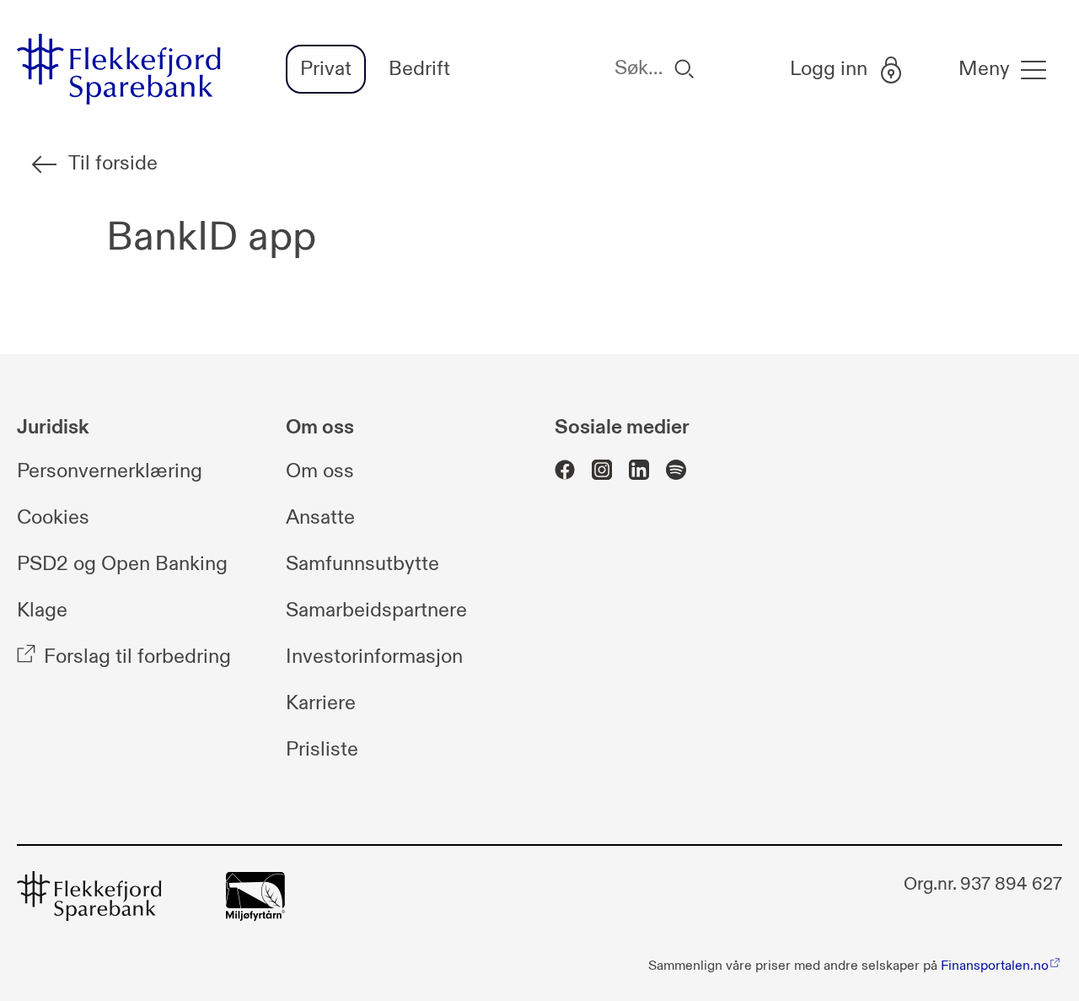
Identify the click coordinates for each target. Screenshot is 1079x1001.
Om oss (320, 471)
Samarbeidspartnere (376, 610)
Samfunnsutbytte (362, 564)
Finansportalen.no (995, 965)
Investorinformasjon (374, 657)
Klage (42, 610)
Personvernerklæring (109, 471)
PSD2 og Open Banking (122, 564)
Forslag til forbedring (137, 657)
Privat (326, 69)
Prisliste (322, 749)
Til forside (113, 163)
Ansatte (320, 517)
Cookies (53, 517)
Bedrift (419, 69)
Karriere (321, 703)
